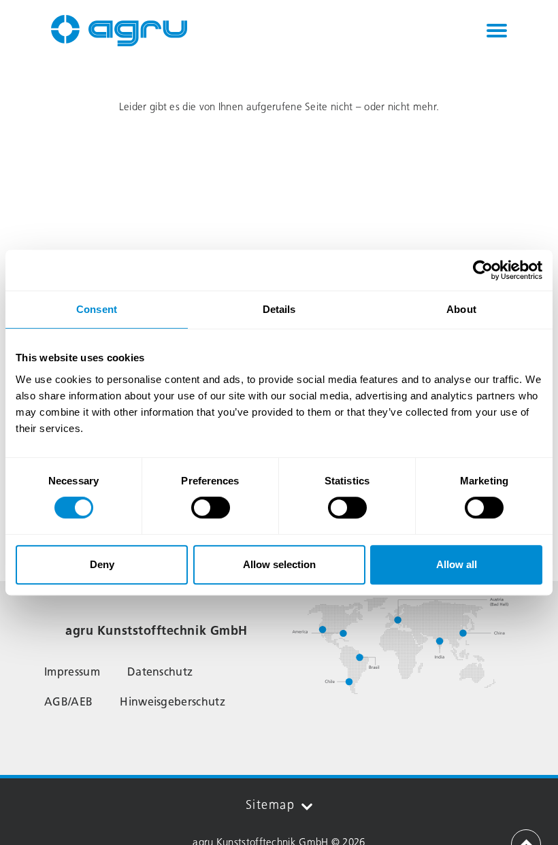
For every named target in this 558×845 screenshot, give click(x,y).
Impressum (72, 671)
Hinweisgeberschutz (172, 701)
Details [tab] (279, 309)
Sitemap (270, 804)
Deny (102, 564)
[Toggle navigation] (497, 30)
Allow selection (279, 564)
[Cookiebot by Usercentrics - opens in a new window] (482, 270)
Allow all (456, 564)
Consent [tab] (96, 309)
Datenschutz (160, 671)
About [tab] (461, 309)
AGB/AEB (68, 701)
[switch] (210, 507)
